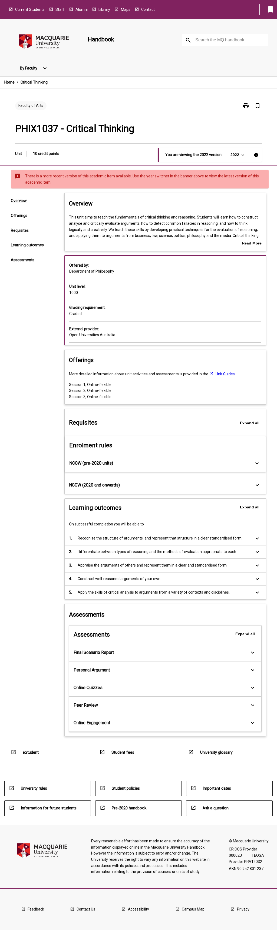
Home (9, 82)
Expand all (249, 423)
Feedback (36, 909)
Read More (252, 243)
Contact (148, 9)
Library (104, 9)
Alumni (81, 9)
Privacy (243, 909)
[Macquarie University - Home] (44, 42)
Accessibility (138, 909)
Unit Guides (225, 374)
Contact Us (86, 909)
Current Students (30, 9)
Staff (60, 9)
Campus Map (193, 909)
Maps (125, 9)
